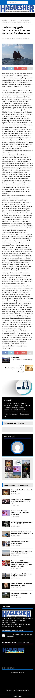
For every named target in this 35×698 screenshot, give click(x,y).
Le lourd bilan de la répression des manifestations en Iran (21, 552)
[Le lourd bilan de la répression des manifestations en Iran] (6, 555)
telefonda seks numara (13, 7)
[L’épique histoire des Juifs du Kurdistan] (6, 597)
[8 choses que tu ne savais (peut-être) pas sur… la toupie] (26, 469)
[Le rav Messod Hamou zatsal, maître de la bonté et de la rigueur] (9, 469)
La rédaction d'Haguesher (21, 38)
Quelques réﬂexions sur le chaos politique (20, 542)
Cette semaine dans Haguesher (16, 485)
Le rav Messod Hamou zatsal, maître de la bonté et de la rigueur (21, 501)
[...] (5, 416)
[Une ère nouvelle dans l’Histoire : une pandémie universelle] (17, 469)
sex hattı (2, 7)
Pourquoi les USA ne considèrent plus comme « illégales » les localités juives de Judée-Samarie (21, 563)
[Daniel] (3, 635)
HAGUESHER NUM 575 (17, 672)
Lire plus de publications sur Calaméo (18, 690)
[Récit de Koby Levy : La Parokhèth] (26, 475)
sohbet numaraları (26, 10)
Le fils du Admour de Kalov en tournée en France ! (21, 584)
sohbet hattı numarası (7, 1)
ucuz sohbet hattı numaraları (16, 5)
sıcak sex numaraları (27, 7)
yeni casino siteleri (5, 14)
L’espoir (8, 400)
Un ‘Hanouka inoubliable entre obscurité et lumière (21, 523)
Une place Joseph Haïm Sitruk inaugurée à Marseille (21, 575)
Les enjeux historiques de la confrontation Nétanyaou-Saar (22, 532)
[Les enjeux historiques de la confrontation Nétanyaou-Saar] (6, 536)
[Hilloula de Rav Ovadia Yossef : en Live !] (9, 463)
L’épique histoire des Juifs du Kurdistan (21, 594)
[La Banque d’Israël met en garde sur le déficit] (9, 475)
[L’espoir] (17, 388)
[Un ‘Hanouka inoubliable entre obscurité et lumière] (6, 526)
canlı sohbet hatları (14, 10)
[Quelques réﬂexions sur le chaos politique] (6, 545)
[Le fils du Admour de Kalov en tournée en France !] (6, 587)
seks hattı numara (19, 1)
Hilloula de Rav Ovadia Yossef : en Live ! (22, 490)
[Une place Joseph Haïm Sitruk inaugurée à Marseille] (6, 578)
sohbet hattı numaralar (17, 3)
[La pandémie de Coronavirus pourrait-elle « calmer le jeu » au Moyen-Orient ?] (26, 463)
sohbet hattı (29, 5)
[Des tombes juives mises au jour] (17, 475)
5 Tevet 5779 (7, 38)
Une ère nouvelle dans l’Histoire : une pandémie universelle (20, 512)
